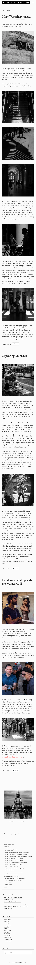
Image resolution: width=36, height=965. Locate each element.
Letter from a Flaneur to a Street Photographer (16, 904)
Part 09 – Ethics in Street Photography (14, 868)
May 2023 (6, 921)
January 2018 (7, 937)
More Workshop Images (16, 16)
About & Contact (8, 884)
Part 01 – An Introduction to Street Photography (16, 852)
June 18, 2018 (7, 359)
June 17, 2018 (7, 587)
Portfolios (6, 846)
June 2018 (6, 932)
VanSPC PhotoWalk (9, 908)
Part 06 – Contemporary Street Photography (16, 862)
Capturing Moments (14, 356)
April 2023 (6, 923)
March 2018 (7, 934)
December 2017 (8, 939)
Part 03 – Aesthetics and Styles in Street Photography (18, 856)
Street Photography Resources (11, 876)
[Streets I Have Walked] (16, 2)
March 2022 (7, 928)
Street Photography (22, 20)
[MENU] (33, 2)
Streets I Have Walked (9, 844)
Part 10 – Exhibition (9, 870)
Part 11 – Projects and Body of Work (14, 872)
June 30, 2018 (7, 20)
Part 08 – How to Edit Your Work (13, 866)
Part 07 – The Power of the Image (13, 864)
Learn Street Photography (10, 849)
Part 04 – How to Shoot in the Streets (14, 858)
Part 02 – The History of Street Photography (16, 854)
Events (5, 887)
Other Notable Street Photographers (14, 880)
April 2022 (6, 926)
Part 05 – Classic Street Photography (14, 860)
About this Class (9, 850)
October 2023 (7, 919)
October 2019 (7, 930)
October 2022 (7, 925)
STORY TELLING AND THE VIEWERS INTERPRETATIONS (13, 898)
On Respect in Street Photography (12, 901)
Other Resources (9, 882)
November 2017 (8, 941)
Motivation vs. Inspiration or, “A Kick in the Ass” (16, 906)
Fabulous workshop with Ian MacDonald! (17, 582)
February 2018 (7, 935)
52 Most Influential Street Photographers (15, 878)
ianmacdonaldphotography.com (12, 757)
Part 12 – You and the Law (11, 874)
